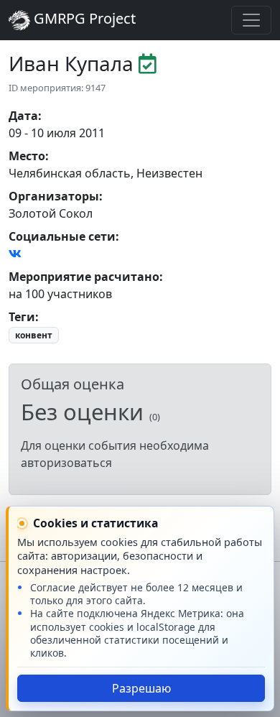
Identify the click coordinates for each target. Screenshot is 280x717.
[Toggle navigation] (251, 20)
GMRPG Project (83, 18)
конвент (33, 335)
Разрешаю (141, 688)
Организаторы (54, 196)
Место (27, 156)
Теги (22, 317)
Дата (23, 116)
